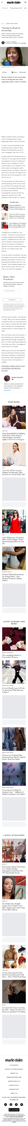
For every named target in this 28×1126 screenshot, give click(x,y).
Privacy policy (14, 1085)
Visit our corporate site (16, 1116)
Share (5, 72)
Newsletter (23, 72)
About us (14, 1093)
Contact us (14, 1073)
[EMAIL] (13, 379)
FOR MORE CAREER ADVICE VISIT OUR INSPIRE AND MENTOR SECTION (13, 368)
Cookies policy (14, 1089)
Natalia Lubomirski (11, 41)
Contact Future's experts (14, 1069)
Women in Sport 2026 (16, 8)
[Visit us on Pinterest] (21, 1104)
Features (23, 43)
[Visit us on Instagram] (11, 1104)
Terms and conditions (14, 1077)
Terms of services (20, 304)
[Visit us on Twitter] (5, 1104)
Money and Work (12, 23)
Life (3, 23)
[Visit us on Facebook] (16, 1104)
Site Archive (14, 1065)
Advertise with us (14, 1081)
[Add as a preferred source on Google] (14, 1109)
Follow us (16, 72)
